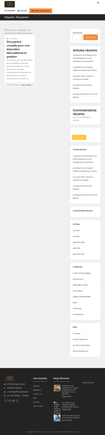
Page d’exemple (88, 383)
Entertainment (78, 279)
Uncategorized (78, 314)
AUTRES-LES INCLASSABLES (82, 273)
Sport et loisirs (38, 406)
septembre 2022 (79, 242)
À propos (36, 386)
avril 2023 (76, 236)
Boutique (36, 402)
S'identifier (10, 11)
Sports (75, 303)
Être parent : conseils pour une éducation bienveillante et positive (18, 49)
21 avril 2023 (13, 39)
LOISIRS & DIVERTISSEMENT (82, 297)
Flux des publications (80, 339)
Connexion (76, 333)
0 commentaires (13, 85)
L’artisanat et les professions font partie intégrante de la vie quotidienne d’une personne (85, 58)
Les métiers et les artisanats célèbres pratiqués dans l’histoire (70, 405)
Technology (77, 308)
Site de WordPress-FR (80, 351)
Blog (34, 398)
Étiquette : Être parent (17, 17)
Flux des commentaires (81, 345)
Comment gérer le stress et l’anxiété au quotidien (71, 417)
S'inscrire (23, 11)
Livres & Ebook (78, 291)
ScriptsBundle (59, 432)
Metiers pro (37, 390)
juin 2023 (76, 231)
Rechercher (77, 33)
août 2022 (76, 248)
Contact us (37, 394)
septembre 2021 (78, 254)
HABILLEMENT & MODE (80, 285)
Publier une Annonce (41, 11)
